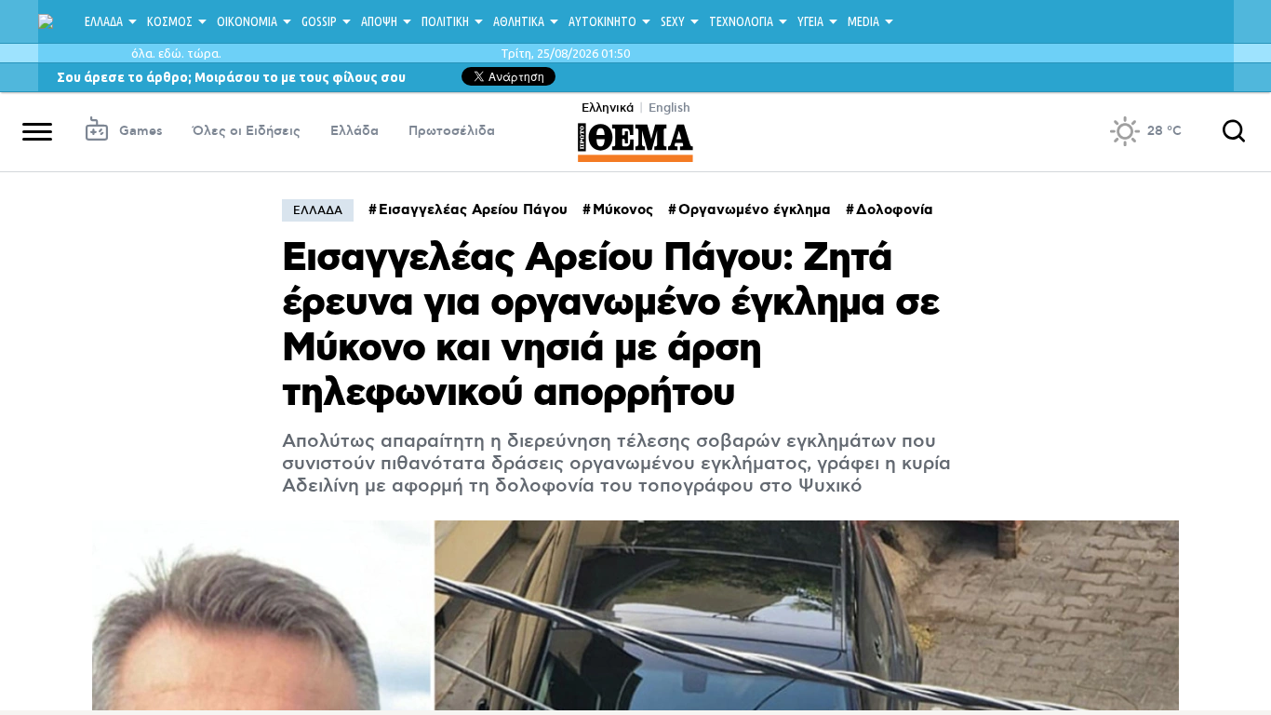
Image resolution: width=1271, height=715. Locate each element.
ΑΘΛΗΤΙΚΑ (518, 21)
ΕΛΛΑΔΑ (104, 21)
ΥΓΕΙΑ (810, 21)
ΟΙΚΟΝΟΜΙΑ (247, 21)
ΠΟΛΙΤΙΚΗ (445, 21)
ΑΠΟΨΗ (379, 21)
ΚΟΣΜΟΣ (170, 21)
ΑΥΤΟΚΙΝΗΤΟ (602, 21)
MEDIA (863, 21)
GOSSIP (319, 21)
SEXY (673, 21)
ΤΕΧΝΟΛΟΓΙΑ (741, 21)
